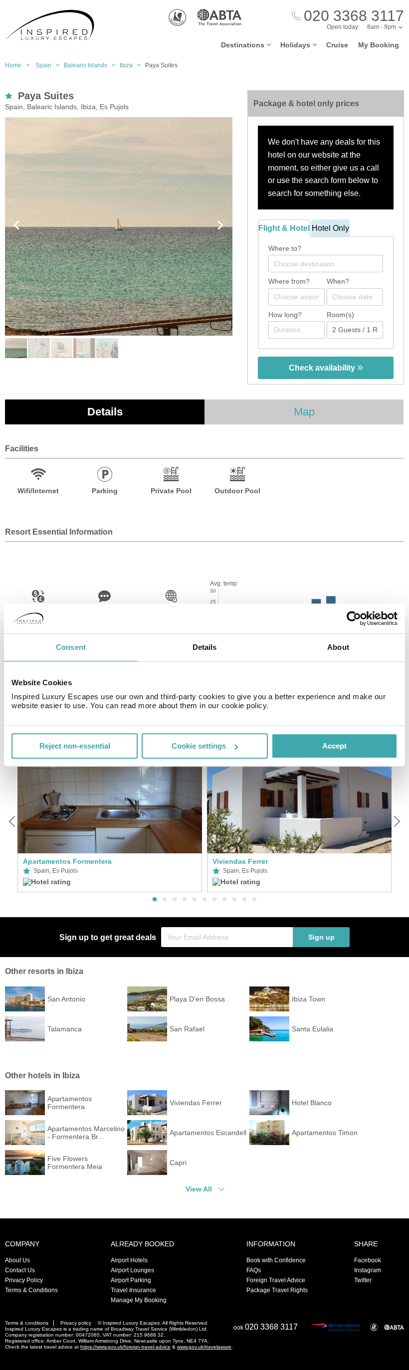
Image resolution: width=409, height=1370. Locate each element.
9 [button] (234, 900)
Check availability (323, 368)
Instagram (367, 1270)
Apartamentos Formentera (67, 861)
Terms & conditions (26, 1323)
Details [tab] (205, 647)
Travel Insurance (133, 1290)
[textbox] (331, 264)
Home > (19, 65)
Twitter (363, 1280)
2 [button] (165, 900)
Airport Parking (131, 1280)
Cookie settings (199, 746)
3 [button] (175, 900)
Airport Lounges (132, 1270)
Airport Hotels (129, 1260)
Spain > (49, 65)
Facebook (367, 1260)
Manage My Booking (139, 1300)
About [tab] (338, 647)
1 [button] (155, 900)
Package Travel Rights (277, 1290)
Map (304, 411)
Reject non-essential (74, 746)
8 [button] (224, 900)
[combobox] (325, 263)
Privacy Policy (24, 1280)
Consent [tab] (71, 647)
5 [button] (195, 900)
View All (199, 1189)
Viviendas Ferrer (240, 861)
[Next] (396, 821)
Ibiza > (132, 65)
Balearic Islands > (92, 65)
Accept (334, 746)
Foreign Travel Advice (275, 1280)
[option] (109, 821)
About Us (17, 1260)
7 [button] (214, 900)
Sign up (321, 937)
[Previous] (12, 821)
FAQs (253, 1270)
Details (105, 411)
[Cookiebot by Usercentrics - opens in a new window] (354, 618)
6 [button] (204, 900)
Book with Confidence (276, 1260)
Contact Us (20, 1270)
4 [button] (185, 900)
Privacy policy (75, 1323)
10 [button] (244, 900)
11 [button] (254, 900)
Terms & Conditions (31, 1290)
